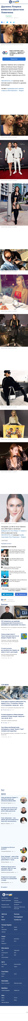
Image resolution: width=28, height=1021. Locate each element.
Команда (16, 898)
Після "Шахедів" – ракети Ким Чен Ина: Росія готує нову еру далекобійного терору (9, 858)
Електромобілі (17, 964)
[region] (14, 102)
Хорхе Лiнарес (5, 540)
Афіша (2, 997)
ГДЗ (2, 950)
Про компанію (4, 898)
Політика (16, 914)
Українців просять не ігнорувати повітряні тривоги (13, 627)
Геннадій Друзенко (6, 851)
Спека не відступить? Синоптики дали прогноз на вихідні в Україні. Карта (10, 636)
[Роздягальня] (3, 600)
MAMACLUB (16, 990)
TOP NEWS (5, 685)
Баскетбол (16, 938)
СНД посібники (4, 957)
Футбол (3, 938)
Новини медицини (5, 990)
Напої (15, 973)
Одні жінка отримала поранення (9, 720)
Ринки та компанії (5, 983)
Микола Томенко (5, 823)
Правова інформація (6, 900)
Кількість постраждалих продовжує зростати (12, 707)
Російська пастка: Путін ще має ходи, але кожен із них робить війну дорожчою (9, 809)
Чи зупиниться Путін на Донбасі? (8, 848)
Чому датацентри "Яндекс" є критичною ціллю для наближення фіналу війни (9, 799)
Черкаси (3, 931)
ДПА (15, 952)
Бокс (15, 941)
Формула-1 (3, 943)
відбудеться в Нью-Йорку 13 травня (13, 531)
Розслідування (18, 917)
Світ (2, 917)
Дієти (2, 976)
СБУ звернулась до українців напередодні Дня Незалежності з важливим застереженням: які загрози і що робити (14, 623)
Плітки (15, 997)
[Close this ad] (27, 1012)
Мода (15, 1000)
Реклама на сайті (5, 904)
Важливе (4, 604)
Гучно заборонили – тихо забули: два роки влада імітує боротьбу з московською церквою (10, 819)
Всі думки (4, 887)
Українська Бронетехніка (7, 872)
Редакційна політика (6, 543)
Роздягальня (8, 16)
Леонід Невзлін (5, 862)
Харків (15, 927)
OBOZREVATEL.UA (7, 81)
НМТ (15, 955)
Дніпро (15, 929)
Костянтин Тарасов (6, 803)
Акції (2, 966)
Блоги (3, 919)
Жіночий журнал (5, 1002)
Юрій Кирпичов (5, 882)
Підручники (16, 950)
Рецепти (3, 973)
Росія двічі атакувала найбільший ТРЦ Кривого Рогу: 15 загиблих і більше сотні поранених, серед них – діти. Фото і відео (13, 703)
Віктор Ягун (4, 813)
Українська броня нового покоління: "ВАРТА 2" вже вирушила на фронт (8, 868)
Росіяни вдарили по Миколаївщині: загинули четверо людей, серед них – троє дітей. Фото (13, 716)
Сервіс (15, 966)
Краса (2, 1000)
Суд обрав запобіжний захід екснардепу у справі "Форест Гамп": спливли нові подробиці (12, 729)
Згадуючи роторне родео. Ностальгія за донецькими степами (9, 878)
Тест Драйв (4, 964)
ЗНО (2, 955)
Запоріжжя (4, 929)
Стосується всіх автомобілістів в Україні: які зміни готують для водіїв (10, 650)
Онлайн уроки (4, 952)
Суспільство (17, 919)
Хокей (2, 941)
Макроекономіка (18, 983)
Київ (2, 927)
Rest (2, 790)
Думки (3, 794)
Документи (16, 904)
